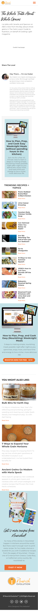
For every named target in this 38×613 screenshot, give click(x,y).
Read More (21, 198)
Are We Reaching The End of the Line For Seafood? (24, 238)
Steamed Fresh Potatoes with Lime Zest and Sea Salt (24, 295)
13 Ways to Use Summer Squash (24, 260)
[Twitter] (21, 601)
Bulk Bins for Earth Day (15, 403)
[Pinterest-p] (26, 601)
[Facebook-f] (11, 601)
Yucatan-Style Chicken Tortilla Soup (24, 214)
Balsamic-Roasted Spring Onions (24, 283)
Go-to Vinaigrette (23, 250)
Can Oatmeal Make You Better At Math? (23, 226)
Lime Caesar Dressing (23, 204)
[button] (34, 3)
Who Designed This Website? (19, 606)
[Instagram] (16, 601)
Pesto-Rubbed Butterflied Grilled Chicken (24, 194)
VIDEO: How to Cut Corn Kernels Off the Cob (24, 271)
